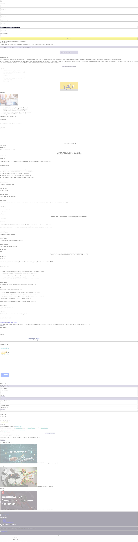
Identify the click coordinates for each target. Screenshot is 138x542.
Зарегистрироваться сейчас (50, 433)
